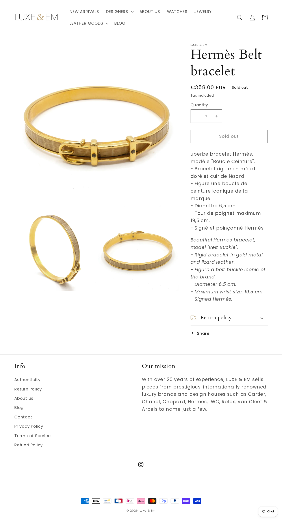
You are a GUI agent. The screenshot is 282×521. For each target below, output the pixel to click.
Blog (19, 407)
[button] (119, 12)
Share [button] (203, 333)
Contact (23, 417)
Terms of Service (32, 435)
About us (23, 398)
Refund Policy (28, 445)
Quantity (199, 105)
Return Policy (28, 389)
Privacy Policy (28, 426)
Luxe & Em (148, 510)
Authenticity (27, 379)
